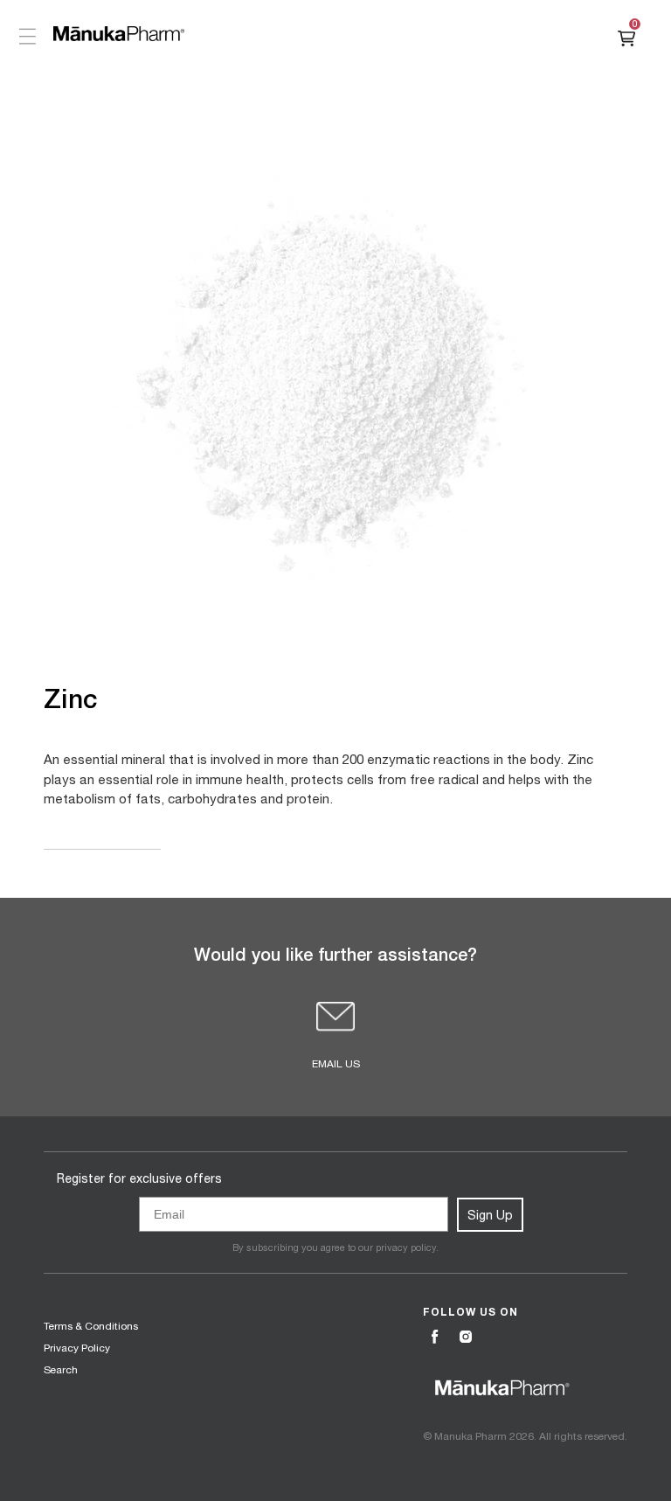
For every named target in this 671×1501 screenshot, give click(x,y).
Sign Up (490, 1215)
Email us (336, 1064)
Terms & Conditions (91, 1326)
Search (61, 1370)
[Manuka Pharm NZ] (118, 33)
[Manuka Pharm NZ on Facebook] (437, 1337)
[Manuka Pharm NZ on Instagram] (467, 1337)
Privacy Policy (77, 1348)
